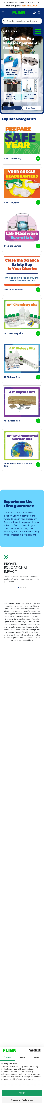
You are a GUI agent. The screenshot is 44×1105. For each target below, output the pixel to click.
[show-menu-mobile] (3, 12)
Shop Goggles (31, 108)
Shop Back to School (12, 108)
